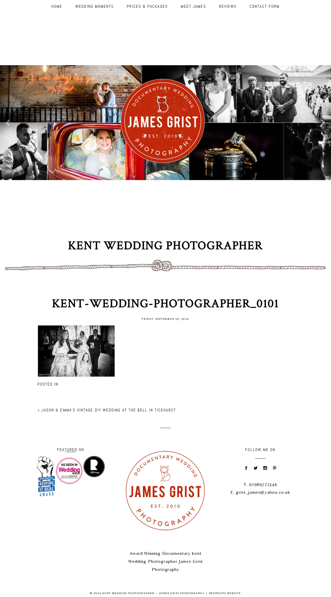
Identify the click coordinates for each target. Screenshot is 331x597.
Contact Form (265, 6)
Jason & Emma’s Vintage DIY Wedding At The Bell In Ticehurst (109, 410)
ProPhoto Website (225, 593)
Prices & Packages (147, 6)
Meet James (193, 6)
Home (56, 6)
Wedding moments (94, 6)
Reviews (228, 6)
